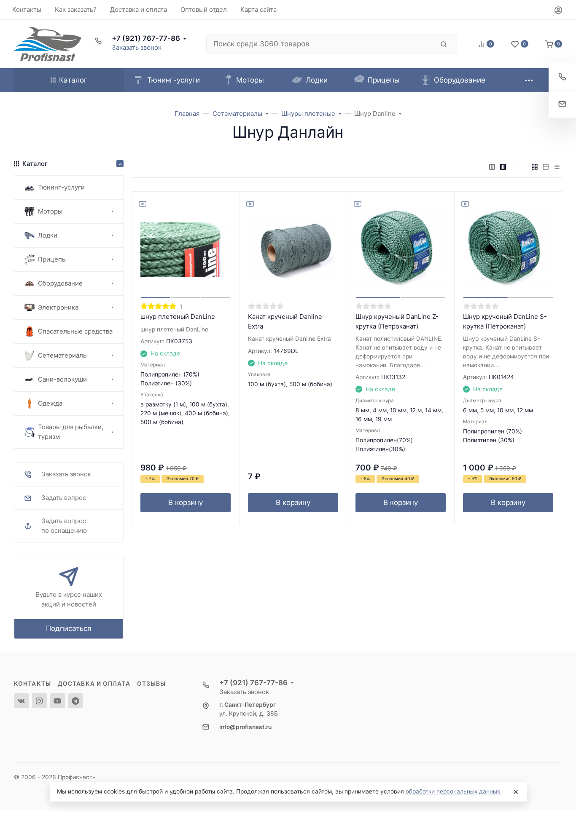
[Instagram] (39, 700)
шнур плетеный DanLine (177, 317)
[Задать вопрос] (562, 104)
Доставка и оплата (94, 683)
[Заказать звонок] (562, 77)
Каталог (73, 80)
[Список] (545, 166)
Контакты (32, 683)
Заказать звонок (136, 47)
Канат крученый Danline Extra (285, 321)
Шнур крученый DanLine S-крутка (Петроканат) (505, 321)
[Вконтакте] (21, 700)
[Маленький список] (492, 166)
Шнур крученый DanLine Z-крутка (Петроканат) (397, 321)
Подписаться (69, 628)
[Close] (515, 792)
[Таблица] (556, 166)
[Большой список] (503, 166)
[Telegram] (75, 700)
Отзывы (151, 683)
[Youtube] (57, 700)
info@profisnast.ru (245, 727)
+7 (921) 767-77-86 (146, 38)
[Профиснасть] (47, 44)
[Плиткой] (534, 166)
